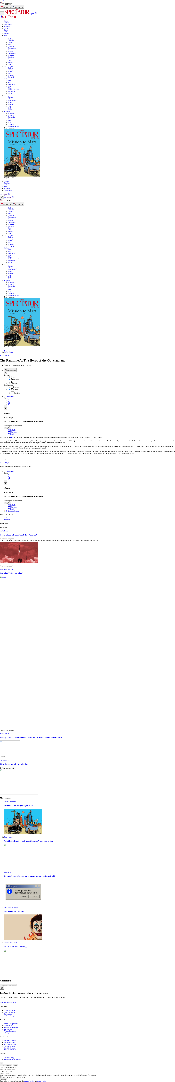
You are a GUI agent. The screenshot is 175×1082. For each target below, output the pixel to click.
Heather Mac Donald (11, 943)
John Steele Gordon (6, 569)
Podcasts (7, 26)
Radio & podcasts (13, 90)
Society (10, 70)
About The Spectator (10, 1024)
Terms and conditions (11, 1027)
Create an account (6, 1065)
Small (14, 377)
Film (9, 86)
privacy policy (41, 1081)
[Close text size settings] (5, 373)
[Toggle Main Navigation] (2, 13)
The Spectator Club (10, 1050)
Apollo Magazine (9, 1042)
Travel (10, 102)
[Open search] (1, 195)
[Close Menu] (2, 197)
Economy (11, 75)
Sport (10, 106)
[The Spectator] (17, 14)
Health (10, 110)
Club (5, 32)
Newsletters (8, 24)
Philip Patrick (4, 760)
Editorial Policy (9, 1016)
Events (6, 30)
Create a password (6, 1071)
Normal (15, 389)
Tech (9, 44)
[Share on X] (9, 402)
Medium (16, 380)
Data (9, 73)
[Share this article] (5, 406)
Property (11, 104)
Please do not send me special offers (13, 1077)
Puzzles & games (13, 126)
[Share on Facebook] (9, 400)
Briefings (7, 28)
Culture (10, 42)
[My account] (36, 14)
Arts (9, 81)
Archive (6, 34)
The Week (11, 113)
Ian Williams (4, 531)
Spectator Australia (10, 1041)
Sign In (32, 14)
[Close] (2, 988)
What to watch (12, 99)
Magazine (11, 46)
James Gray (8, 872)
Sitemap (6, 1033)
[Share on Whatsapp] (9, 404)
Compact (15, 387)
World (10, 71)
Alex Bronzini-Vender (11, 907)
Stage (10, 93)
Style (9, 108)
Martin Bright (4, 463)
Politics (10, 39)
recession (7, 520)
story (11, 437)
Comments (10, 396)
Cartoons (11, 124)
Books (10, 82)
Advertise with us (9, 1012)
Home (6, 21)
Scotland (11, 77)
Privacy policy (8, 1025)
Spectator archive (9, 1046)
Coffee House (8, 66)
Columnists (11, 117)
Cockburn (11, 41)
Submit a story (8, 1014)
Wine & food (12, 101)
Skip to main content (6, 1)
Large (16, 383)
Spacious (17, 393)
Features (10, 115)
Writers (6, 23)
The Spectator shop (10, 1044)
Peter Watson (8, 837)
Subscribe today (9, 1058)
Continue (3, 1079)
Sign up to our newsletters (12, 1059)
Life (5, 95)
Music (10, 88)
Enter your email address (8, 1067)
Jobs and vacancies (10, 1031)
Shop (5, 35)
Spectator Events (9, 1048)
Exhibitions (11, 84)
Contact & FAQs (9, 1010)
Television (11, 91)
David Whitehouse (10, 802)
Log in (15, 1065)
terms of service (29, 1081)
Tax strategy (8, 1029)
